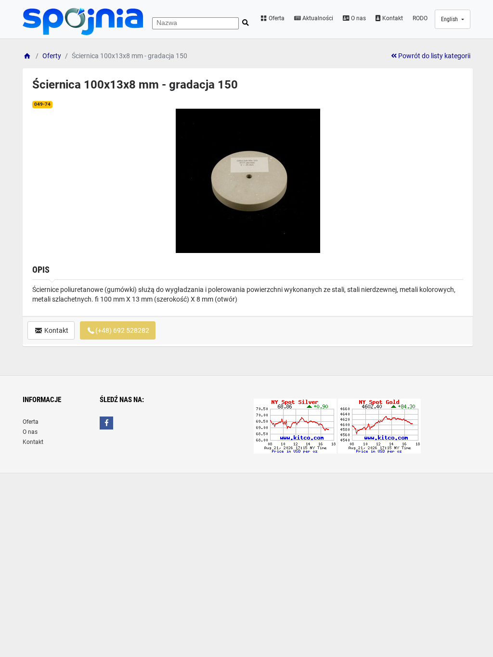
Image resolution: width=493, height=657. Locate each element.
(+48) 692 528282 (122, 330)
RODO (420, 18)
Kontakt (392, 18)
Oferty (51, 56)
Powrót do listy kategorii (433, 56)
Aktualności (317, 18)
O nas (358, 18)
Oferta (276, 18)
